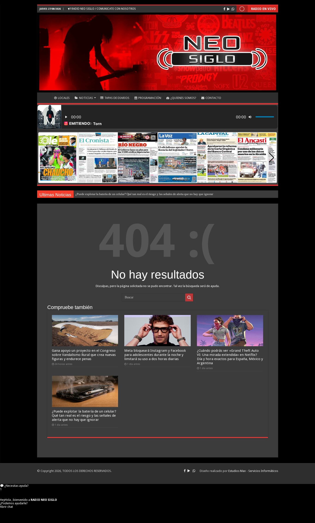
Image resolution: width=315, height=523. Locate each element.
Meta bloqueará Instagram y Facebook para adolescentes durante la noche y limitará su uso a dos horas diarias (155, 355)
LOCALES (64, 98)
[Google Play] (228, 9)
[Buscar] (189, 297)
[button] (271, 158)
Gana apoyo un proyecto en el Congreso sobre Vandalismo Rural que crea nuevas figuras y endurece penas (84, 355)
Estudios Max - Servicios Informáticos (253, 471)
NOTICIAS (86, 98)
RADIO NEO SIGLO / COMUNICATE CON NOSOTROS (103, 8)
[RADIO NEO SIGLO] (157, 52)
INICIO (45, 97)
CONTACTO (213, 98)
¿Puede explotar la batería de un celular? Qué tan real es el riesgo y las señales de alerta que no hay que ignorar (144, 194)
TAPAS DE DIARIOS (116, 98)
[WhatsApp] (233, 9)
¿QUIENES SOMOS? (183, 98)
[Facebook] (224, 9)
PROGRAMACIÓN (149, 98)
